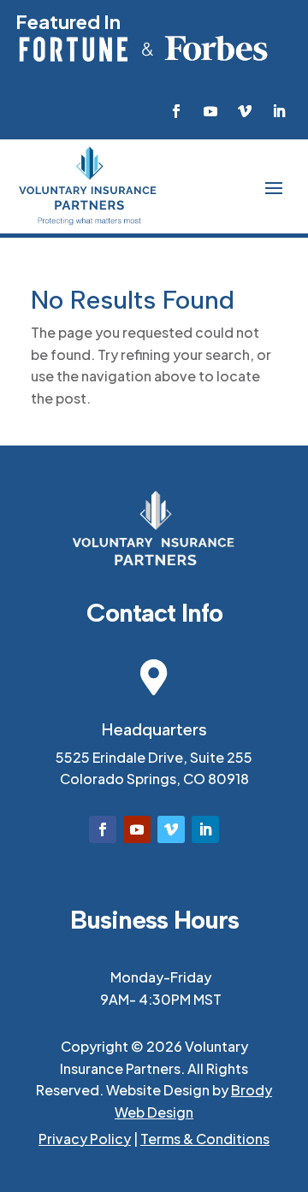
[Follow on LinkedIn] (279, 111)
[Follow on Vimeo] (244, 111)
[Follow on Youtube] (210, 111)
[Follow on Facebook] (176, 111)
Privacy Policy (84, 1139)
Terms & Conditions (205, 1139)
